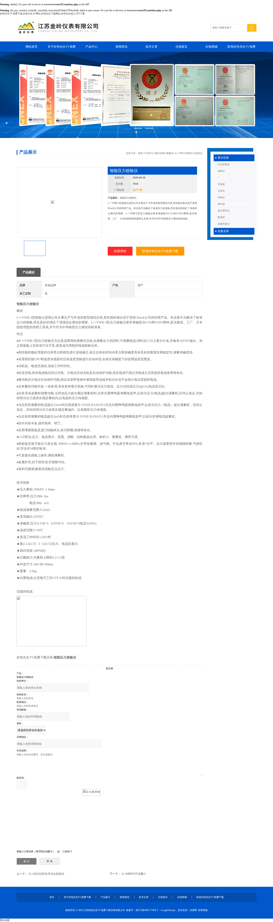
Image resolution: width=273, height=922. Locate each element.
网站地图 (5, 920)
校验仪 (221, 171)
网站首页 (32, 46)
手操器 (221, 184)
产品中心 (92, 46)
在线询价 (120, 251)
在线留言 (181, 46)
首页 (140, 153)
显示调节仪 (224, 210)
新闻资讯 (122, 46)
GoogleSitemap (168, 910)
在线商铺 (211, 46)
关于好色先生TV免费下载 (62, 48)
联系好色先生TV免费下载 (241, 48)
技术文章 (151, 46)
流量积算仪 (224, 223)
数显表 (221, 217)
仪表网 (193, 910)
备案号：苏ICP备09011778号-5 (142, 910)
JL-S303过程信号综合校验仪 (46, 873)
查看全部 (223, 231)
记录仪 (221, 190)
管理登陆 (203, 910)
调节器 (221, 204)
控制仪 (221, 197)
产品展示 (105, 897)
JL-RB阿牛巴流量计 (134, 873)
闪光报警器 (224, 164)
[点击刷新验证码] (92, 792)
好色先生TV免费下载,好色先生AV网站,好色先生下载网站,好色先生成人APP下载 (42, 13)
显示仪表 (223, 157)
